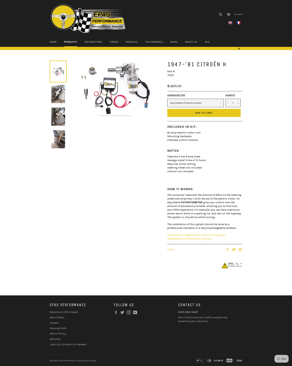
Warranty (55, 339)
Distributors (93, 41)
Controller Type (176, 95)
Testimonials (154, 41)
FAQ (207, 41)
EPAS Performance (67, 360)
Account (238, 14)
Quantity (230, 95)
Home (53, 41)
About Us (191, 41)
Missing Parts (58, 328)
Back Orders (57, 317)
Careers (54, 322)
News (173, 41)
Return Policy (58, 333)
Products (70, 41)
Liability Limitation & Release (68, 344)
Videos (114, 41)
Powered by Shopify (86, 360)
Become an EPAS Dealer (64, 312)
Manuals (132, 41)
